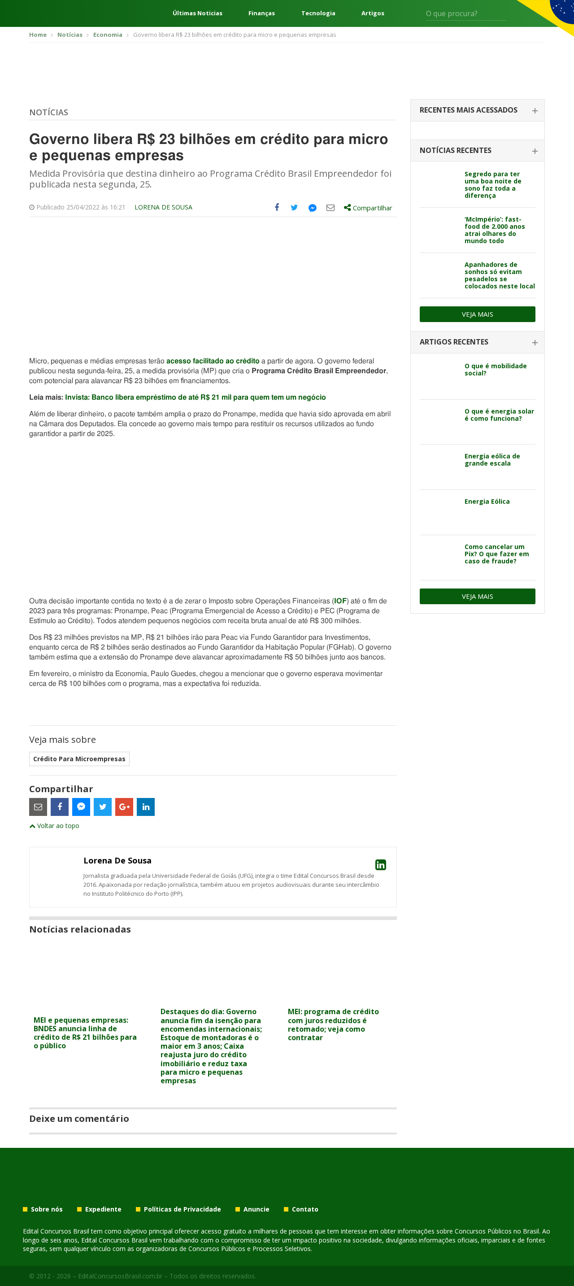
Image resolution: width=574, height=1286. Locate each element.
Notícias (48, 112)
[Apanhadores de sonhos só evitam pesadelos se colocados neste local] (439, 275)
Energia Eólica (487, 501)
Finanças (261, 13)
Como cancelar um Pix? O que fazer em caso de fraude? (497, 553)
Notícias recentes (455, 150)
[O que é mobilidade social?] (439, 376)
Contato (305, 1209)
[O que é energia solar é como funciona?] (439, 422)
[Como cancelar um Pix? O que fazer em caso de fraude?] (439, 557)
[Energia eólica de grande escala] (439, 467)
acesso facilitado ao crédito (213, 361)
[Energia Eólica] (439, 512)
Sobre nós (47, 1209)
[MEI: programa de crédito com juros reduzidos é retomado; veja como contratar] (340, 997)
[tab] (477, 111)
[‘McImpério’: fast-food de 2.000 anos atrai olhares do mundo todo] (439, 230)
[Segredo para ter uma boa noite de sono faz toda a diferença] (439, 184)
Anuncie (257, 1209)
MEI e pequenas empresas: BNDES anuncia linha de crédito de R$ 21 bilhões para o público (85, 1033)
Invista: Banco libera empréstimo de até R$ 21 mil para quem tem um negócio (195, 397)
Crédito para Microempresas (79, 758)
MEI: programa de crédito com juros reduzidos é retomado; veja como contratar (333, 1024)
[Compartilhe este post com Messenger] (313, 208)
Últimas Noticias (197, 13)
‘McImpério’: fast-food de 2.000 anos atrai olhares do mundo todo (495, 230)
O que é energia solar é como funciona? (499, 415)
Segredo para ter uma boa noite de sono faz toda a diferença (493, 185)
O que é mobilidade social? (496, 369)
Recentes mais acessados (468, 110)
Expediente (103, 1209)
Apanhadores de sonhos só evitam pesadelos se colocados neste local (500, 275)
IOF (340, 601)
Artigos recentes (454, 342)
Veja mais (477, 314)
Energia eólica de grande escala (492, 459)
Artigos (372, 13)
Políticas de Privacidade (182, 1209)
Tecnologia (318, 13)
